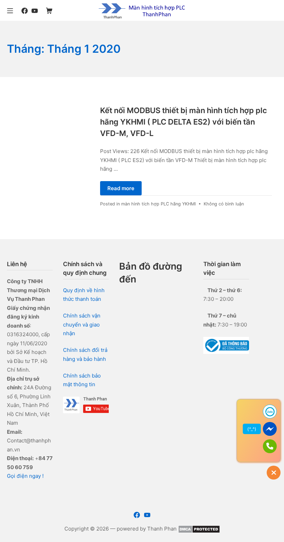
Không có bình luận (224, 203)
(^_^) (251, 429)
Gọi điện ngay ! (25, 476)
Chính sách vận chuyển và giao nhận (81, 324)
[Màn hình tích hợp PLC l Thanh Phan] (142, 10)
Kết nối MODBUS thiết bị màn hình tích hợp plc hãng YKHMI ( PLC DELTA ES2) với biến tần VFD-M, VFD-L (183, 122)
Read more (120, 188)
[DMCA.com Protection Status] (199, 528)
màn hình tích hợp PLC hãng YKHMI (158, 203)
